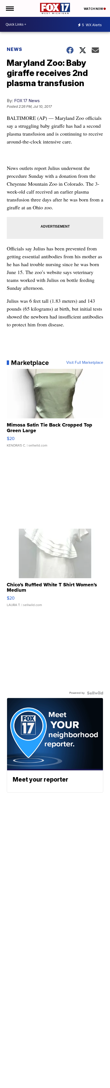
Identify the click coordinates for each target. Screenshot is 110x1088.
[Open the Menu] (9, 8)
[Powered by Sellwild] (95, 693)
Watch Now (94, 8)
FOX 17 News (27, 100)
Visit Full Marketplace (84, 363)
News (14, 49)
